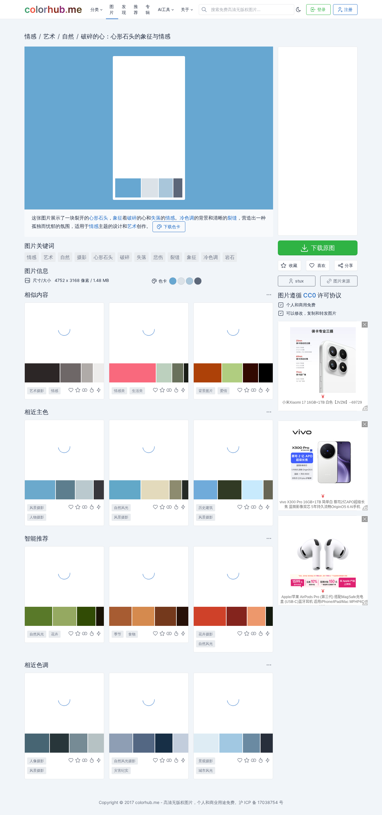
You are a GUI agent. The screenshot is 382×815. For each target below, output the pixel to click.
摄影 (82, 257)
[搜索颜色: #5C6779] (178, 187)
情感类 (119, 390)
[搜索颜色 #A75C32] (120, 616)
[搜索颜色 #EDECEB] (98, 372)
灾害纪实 (121, 770)
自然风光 (121, 507)
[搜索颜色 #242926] (185, 489)
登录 (321, 9)
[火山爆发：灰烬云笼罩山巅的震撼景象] (148, 703)
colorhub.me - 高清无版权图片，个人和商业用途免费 (185, 802)
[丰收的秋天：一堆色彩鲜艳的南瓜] (148, 576)
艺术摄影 (37, 390)
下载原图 (323, 247)
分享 (349, 265)
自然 (68, 36)
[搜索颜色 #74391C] (166, 616)
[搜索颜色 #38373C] (99, 489)
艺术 (49, 36)
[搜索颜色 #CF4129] (210, 616)
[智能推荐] (92, 390)
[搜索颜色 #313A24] (230, 489)
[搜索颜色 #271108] (182, 616)
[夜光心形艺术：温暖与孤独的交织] (64, 332)
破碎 (87, 36)
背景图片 (205, 390)
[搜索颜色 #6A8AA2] (252, 743)
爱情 (223, 390)
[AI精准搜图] (98, 390)
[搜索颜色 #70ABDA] (206, 489)
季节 (117, 634)
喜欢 (321, 265)
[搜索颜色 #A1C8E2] (231, 743)
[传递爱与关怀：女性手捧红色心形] (148, 332)
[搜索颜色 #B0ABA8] (87, 372)
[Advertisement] (317, 141)
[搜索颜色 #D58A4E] (143, 616)
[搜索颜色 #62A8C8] (125, 489)
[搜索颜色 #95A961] (65, 616)
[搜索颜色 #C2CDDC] (180, 743)
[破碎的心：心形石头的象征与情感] (149, 117)
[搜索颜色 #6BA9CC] (40, 489)
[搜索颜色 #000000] (266, 372)
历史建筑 (205, 507)
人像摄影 (37, 761)
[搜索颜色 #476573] (37, 743)
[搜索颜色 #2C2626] (42, 372)
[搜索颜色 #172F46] (164, 743)
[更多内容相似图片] (269, 294)
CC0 (309, 295)
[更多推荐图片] (269, 411)
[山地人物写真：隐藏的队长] (64, 703)
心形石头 (123, 36)
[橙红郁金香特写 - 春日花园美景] (233, 576)
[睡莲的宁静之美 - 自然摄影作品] (64, 576)
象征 (147, 36)
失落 (156, 218)
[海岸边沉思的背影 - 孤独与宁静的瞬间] (64, 450)
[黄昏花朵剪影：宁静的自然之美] (148, 450)
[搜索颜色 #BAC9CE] (84, 489)
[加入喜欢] (71, 390)
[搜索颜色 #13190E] (269, 616)
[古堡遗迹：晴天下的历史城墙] (233, 450)
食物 (131, 634)
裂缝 (232, 218)
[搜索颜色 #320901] (251, 372)
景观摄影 (205, 761)
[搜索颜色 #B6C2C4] (96, 743)
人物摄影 (37, 517)
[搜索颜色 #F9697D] (132, 372)
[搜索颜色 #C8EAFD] (253, 489)
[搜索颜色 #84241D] (237, 616)
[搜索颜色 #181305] (100, 616)
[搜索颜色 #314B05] (86, 616)
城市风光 (205, 770)
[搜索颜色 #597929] (39, 616)
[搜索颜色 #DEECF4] (206, 743)
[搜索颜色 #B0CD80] (232, 372)
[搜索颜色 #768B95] (79, 743)
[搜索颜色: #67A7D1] (128, 187)
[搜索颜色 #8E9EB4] (121, 743)
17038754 (268, 802)
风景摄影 (37, 507)
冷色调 (187, 218)
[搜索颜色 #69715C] (178, 372)
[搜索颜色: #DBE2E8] (150, 187)
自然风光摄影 (124, 761)
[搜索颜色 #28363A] (60, 743)
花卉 (54, 634)
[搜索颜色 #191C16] (186, 372)
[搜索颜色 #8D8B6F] (176, 489)
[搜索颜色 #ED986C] (256, 616)
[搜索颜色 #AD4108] (208, 372)
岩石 (230, 257)
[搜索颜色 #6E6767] (70, 372)
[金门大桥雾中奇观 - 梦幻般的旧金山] (233, 703)
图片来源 (341, 280)
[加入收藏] (78, 390)
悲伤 (158, 257)
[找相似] (84, 390)
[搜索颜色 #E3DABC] (155, 489)
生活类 (137, 390)
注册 (348, 9)
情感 (30, 36)
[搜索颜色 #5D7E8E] (66, 489)
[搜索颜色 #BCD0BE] (164, 372)
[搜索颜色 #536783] (144, 743)
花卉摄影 (205, 634)
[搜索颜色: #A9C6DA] (166, 187)
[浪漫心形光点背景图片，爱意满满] (233, 332)
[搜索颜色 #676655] (268, 489)
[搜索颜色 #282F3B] (266, 743)
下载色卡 (172, 226)
